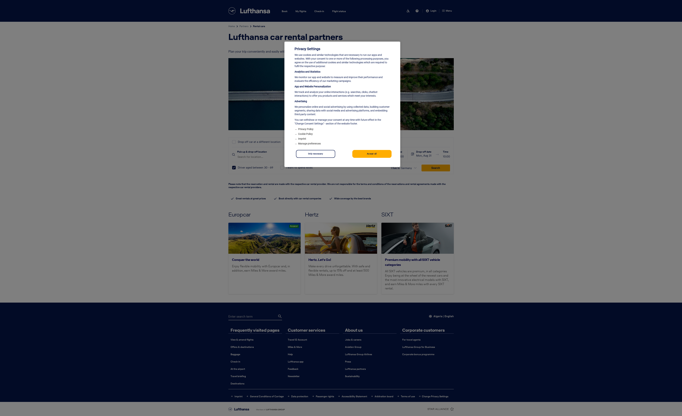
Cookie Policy (305, 133)
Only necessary (315, 153)
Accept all (372, 153)
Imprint (302, 138)
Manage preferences (309, 143)
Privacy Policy (305, 129)
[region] (342, 104)
